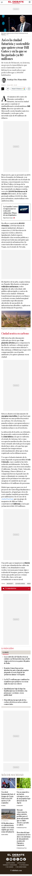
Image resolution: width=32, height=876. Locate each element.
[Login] (30, 2)
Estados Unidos (20, 583)
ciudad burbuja (7, 499)
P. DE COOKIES (9, 867)
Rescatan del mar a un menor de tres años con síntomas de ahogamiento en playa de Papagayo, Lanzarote (23, 839)
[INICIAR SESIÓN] (30, 2)
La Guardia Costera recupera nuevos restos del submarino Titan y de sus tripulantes (10, 211)
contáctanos (21, 863)
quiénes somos (10, 863)
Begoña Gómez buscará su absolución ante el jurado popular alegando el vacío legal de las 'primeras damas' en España (16, 671)
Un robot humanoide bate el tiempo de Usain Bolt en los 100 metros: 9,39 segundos (8, 797)
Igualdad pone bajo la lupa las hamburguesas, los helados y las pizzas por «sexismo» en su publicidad (15, 692)
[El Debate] (16, 2)
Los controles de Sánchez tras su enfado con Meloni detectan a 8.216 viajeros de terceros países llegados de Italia (17, 660)
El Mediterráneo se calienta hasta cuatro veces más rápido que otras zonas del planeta (7, 827)
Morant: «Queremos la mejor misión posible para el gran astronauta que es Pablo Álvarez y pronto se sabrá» (23, 817)
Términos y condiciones (10, 865)
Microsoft (10, 583)
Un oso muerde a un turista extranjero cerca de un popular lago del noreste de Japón (23, 797)
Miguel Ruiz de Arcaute (8, 217)
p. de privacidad (24, 865)
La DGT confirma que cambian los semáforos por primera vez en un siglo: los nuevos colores (16, 682)
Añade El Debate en (17, 89)
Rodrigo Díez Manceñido (17, 80)
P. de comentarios (21, 867)
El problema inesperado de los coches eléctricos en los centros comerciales (15, 702)
